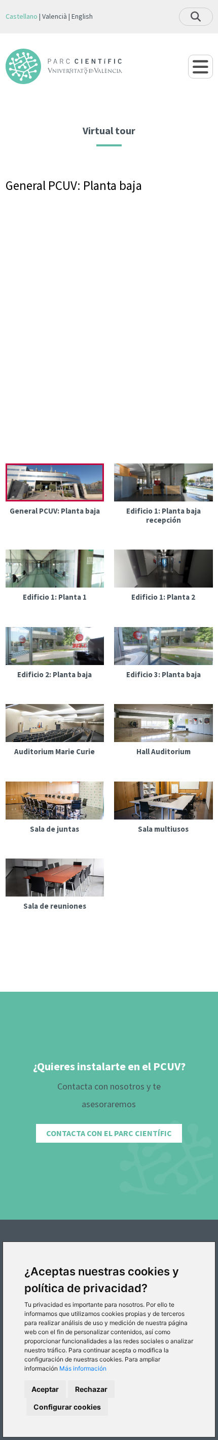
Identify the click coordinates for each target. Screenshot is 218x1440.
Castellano (22, 16)
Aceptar (45, 1389)
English (82, 16)
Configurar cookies (67, 1407)
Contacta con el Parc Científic (109, 1133)
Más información (82, 1368)
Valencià (54, 16)
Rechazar (91, 1389)
